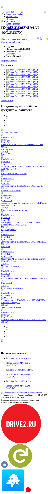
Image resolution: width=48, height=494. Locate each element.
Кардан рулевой (8, 229)
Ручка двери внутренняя (12, 288)
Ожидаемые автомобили (17, 26)
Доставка (10, 21)
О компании (12, 16)
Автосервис (11, 33)
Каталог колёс (12, 28)
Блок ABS (5, 154)
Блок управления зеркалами (14, 173)
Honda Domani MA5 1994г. (18, 363)
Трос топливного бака (11, 307)
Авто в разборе (13, 24)
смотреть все (7, 100)
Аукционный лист (11, 42)
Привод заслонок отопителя (14, 210)
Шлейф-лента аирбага (11, 191)
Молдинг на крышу (10, 132)
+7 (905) (12, 13)
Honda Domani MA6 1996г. (18, 374)
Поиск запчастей (14, 31)
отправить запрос (9, 61)
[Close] (45, 12)
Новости (10, 19)
